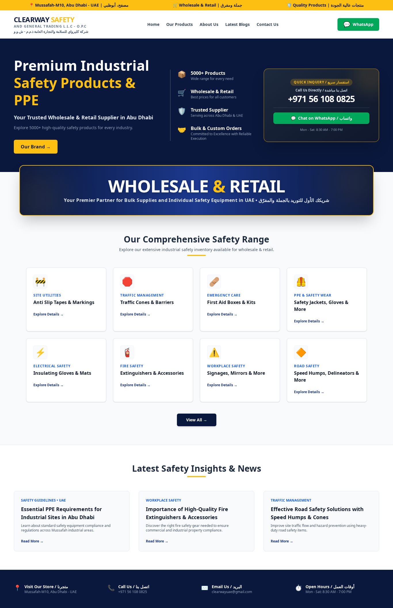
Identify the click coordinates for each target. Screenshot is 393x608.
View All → (196, 419)
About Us (209, 24)
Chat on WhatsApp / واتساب (321, 118)
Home (153, 24)
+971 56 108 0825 (321, 99)
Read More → (32, 541)
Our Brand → (36, 147)
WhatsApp (358, 24)
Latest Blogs (237, 24)
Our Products (179, 24)
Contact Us (267, 24)
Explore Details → (48, 314)
